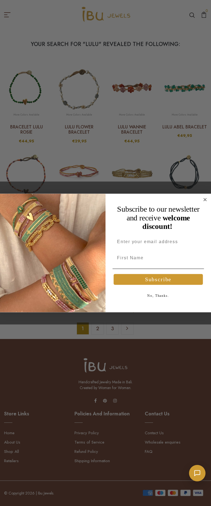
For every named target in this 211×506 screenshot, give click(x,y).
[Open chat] (197, 473)
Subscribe (158, 280)
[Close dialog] (205, 199)
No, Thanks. (158, 296)
